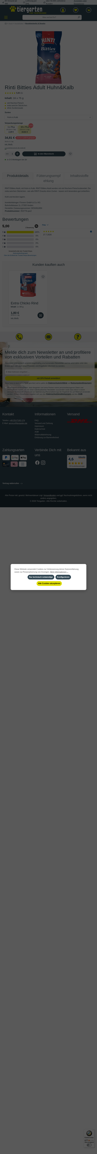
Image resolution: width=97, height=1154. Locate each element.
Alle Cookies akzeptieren (49, 583)
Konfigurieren (63, 577)
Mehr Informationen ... (59, 572)
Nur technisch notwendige (41, 577)
